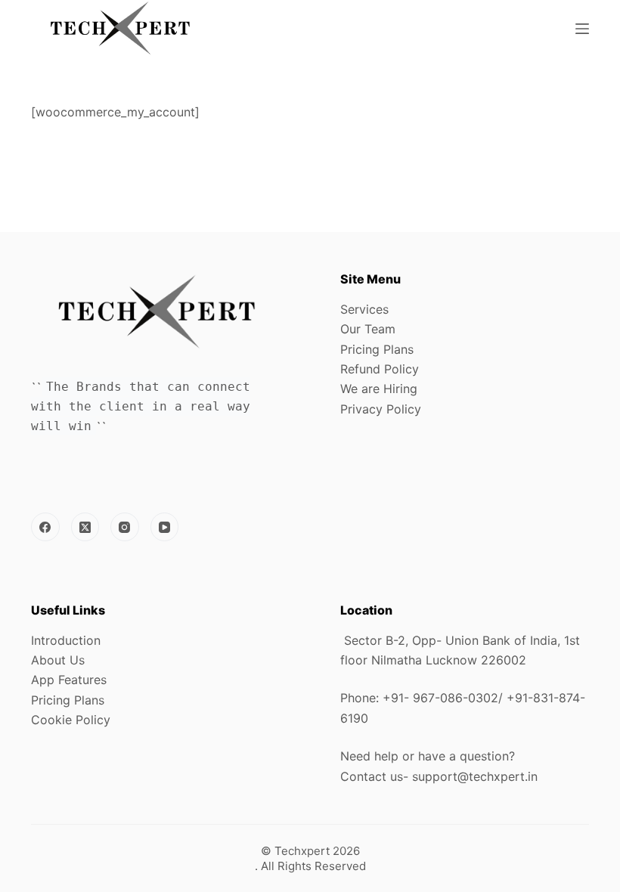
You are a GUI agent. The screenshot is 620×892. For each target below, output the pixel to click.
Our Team (367, 328)
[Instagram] (124, 527)
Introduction (66, 640)
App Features (69, 679)
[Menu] (582, 29)
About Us (58, 659)
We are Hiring (378, 388)
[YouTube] (164, 527)
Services (364, 309)
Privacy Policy (380, 409)
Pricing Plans (377, 349)
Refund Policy (379, 368)
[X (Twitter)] (85, 527)
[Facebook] (45, 527)
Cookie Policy (70, 719)
